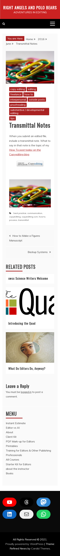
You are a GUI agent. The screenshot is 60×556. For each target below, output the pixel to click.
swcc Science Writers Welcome (28, 278)
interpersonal (18, 99)
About (9, 432)
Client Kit (11, 436)
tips (12, 118)
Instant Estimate (16, 423)
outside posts (37, 99)
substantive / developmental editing (27, 111)
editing (32, 89)
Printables (12, 446)
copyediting (15, 216)
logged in (26, 392)
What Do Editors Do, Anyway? (27, 368)
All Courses (12, 459)
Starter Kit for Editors (18, 464)
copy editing (17, 89)
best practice (20, 213)
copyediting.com (30, 216)
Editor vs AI (13, 427)
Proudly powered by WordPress (24, 544)
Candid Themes (40, 548)
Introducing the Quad (22, 323)
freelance (16, 94)
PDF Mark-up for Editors (20, 441)
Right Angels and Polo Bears (30, 7)
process (13, 220)
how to (28, 94)
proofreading (18, 104)
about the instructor (17, 468)
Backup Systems (38, 252)
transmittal (23, 220)
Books (9, 473)
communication (34, 213)
